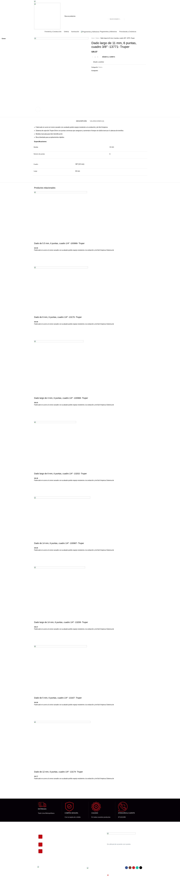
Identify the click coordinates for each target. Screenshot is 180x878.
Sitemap (88, 850)
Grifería (66, 840)
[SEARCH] (126, 16)
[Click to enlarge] (38, 109)
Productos (67, 834)
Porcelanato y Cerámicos (71, 843)
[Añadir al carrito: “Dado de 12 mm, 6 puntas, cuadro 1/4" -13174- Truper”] (36, 787)
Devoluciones (90, 837)
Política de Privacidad (92, 834)
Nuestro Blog (89, 847)
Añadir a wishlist (36, 783)
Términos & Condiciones (93, 840)
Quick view (36, 792)
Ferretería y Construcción (71, 850)
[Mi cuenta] (134, 16)
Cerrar (4, 38)
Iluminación (67, 837)
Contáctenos (89, 843)
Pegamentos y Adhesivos (71, 847)
